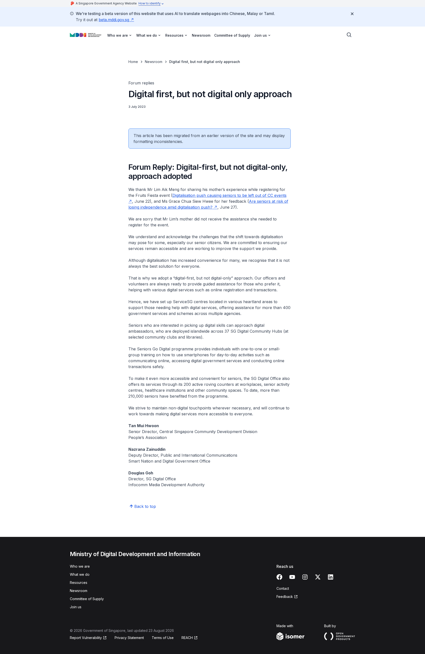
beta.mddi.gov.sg (114, 19)
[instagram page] (305, 577)
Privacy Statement (129, 638)
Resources (78, 582)
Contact (282, 588)
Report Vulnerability (86, 638)
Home (133, 62)
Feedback (284, 596)
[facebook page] (279, 577)
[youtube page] (292, 577)
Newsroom (201, 35)
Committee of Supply (232, 35)
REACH (187, 638)
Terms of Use (163, 638)
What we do (80, 574)
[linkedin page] (331, 577)
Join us (75, 607)
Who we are (80, 566)
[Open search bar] (349, 35)
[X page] (318, 577)
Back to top (145, 506)
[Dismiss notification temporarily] (352, 14)
